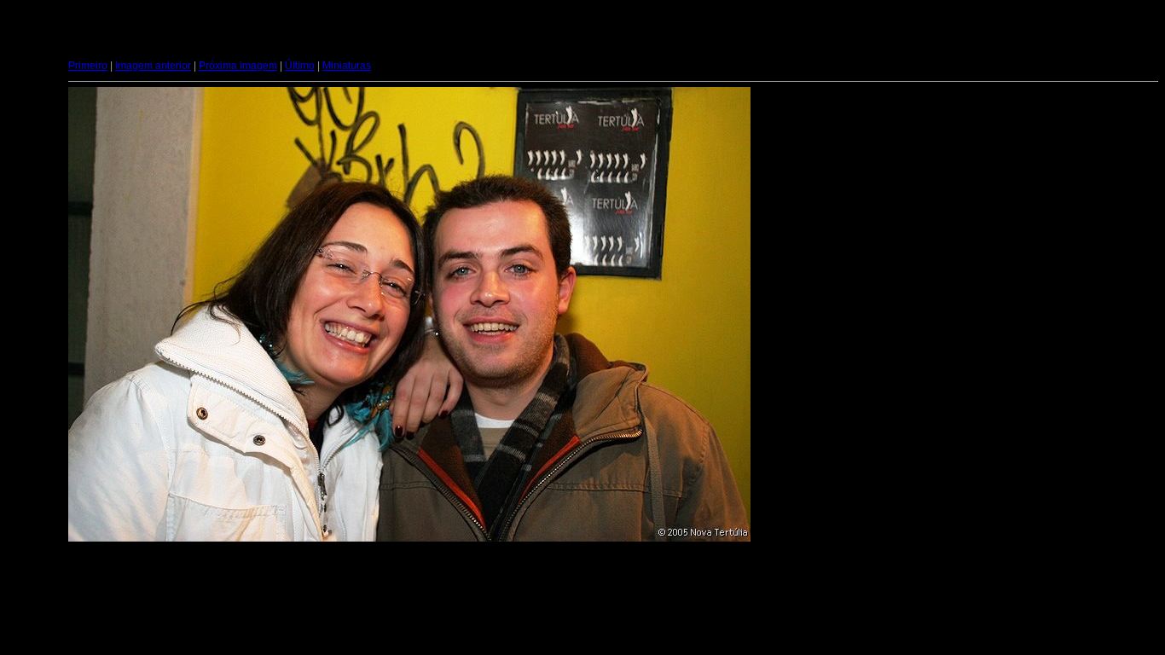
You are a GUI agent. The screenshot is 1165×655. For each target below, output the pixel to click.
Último (300, 66)
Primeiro (87, 66)
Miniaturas (346, 66)
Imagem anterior (153, 66)
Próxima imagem (238, 66)
